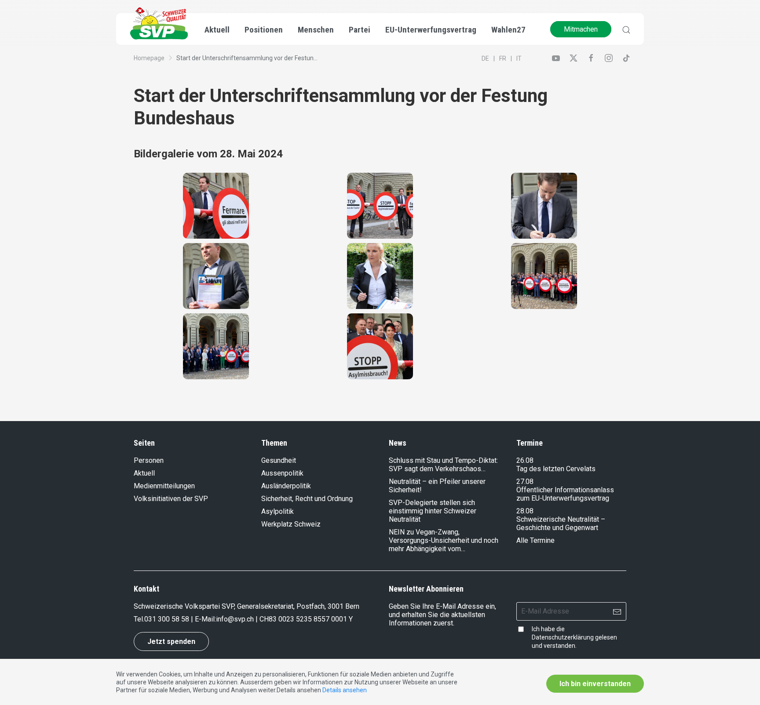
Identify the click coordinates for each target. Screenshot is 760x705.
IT (519, 58)
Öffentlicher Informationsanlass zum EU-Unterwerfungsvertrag (565, 494)
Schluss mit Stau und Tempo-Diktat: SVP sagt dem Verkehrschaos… (443, 464)
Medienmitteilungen (164, 486)
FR (502, 58)
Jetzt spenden (171, 641)
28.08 (524, 511)
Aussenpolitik (282, 473)
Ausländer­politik (286, 486)
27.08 (524, 481)
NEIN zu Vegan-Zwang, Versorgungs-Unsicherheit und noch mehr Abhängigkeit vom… (443, 540)
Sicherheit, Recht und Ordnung (307, 498)
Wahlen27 (508, 30)
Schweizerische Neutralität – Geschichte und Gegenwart (560, 523)
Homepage (149, 58)
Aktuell (144, 473)
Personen (149, 460)
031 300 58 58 (166, 619)
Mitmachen (581, 29)
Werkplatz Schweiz (291, 524)
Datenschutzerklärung (563, 637)
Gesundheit (278, 460)
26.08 (524, 460)
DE (485, 58)
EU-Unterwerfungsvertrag (430, 30)
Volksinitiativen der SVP (171, 498)
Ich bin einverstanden (595, 684)
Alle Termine (535, 540)
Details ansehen (344, 690)
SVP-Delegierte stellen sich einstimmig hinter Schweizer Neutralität (432, 510)
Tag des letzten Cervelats (556, 469)
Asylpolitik (277, 511)
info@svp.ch (235, 619)
